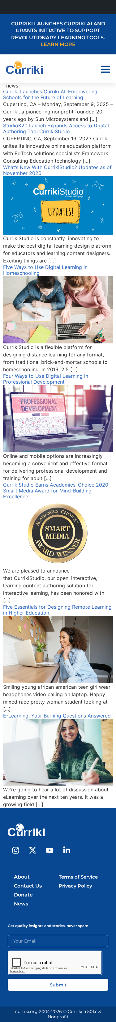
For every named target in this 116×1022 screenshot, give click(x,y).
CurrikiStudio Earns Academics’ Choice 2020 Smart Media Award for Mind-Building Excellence (55, 491)
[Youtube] (49, 850)
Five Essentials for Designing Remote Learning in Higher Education (57, 610)
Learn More (58, 44)
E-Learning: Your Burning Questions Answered (57, 716)
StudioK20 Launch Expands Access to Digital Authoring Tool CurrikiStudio (56, 128)
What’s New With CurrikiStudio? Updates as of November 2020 (57, 170)
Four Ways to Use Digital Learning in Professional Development (45, 379)
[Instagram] (15, 850)
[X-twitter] (32, 850)
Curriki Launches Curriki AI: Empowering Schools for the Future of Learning (50, 94)
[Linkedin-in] (66, 850)
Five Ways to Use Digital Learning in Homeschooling (45, 270)
